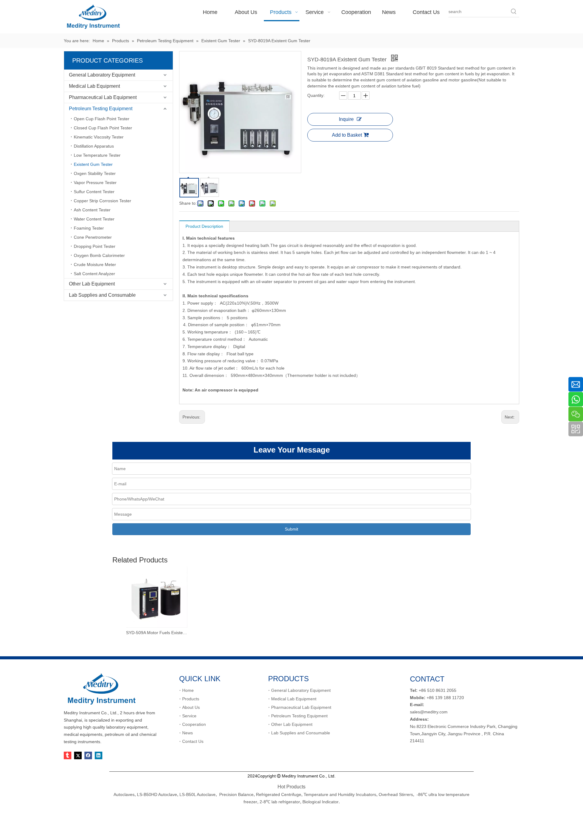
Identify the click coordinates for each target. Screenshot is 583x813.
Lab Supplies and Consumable (102, 295)
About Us (191, 707)
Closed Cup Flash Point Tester (103, 127)
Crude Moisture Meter (95, 264)
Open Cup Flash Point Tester (101, 118)
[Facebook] (88, 755)
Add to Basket (347, 135)
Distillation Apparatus (94, 146)
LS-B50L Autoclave (197, 794)
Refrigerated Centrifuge (278, 794)
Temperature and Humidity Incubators (340, 794)
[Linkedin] (98, 755)
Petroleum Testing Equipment (100, 108)
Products (190, 698)
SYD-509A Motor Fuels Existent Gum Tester (156, 632)
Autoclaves (124, 794)
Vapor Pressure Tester (95, 182)
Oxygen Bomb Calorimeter (99, 255)
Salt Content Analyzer (94, 273)
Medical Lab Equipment (94, 86)
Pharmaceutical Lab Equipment (103, 97)
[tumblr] (67, 755)
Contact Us (192, 741)
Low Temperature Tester (97, 155)
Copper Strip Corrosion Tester (102, 200)
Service (189, 715)
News (187, 732)
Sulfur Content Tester (94, 191)
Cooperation (194, 724)
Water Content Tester (94, 219)
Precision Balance (236, 794)
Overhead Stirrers (396, 794)
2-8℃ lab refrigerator (279, 801)
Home (188, 690)
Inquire (346, 119)
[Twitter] (78, 755)
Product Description (204, 226)
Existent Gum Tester (93, 164)
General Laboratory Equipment (102, 74)
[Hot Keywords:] (513, 11)
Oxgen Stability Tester (95, 173)
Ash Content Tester (92, 209)
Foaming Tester (89, 228)
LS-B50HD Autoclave (157, 794)
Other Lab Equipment (92, 283)
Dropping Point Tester (94, 246)
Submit (291, 529)
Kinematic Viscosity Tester (99, 137)
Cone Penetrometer (93, 237)
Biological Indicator (320, 801)
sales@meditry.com (429, 711)
